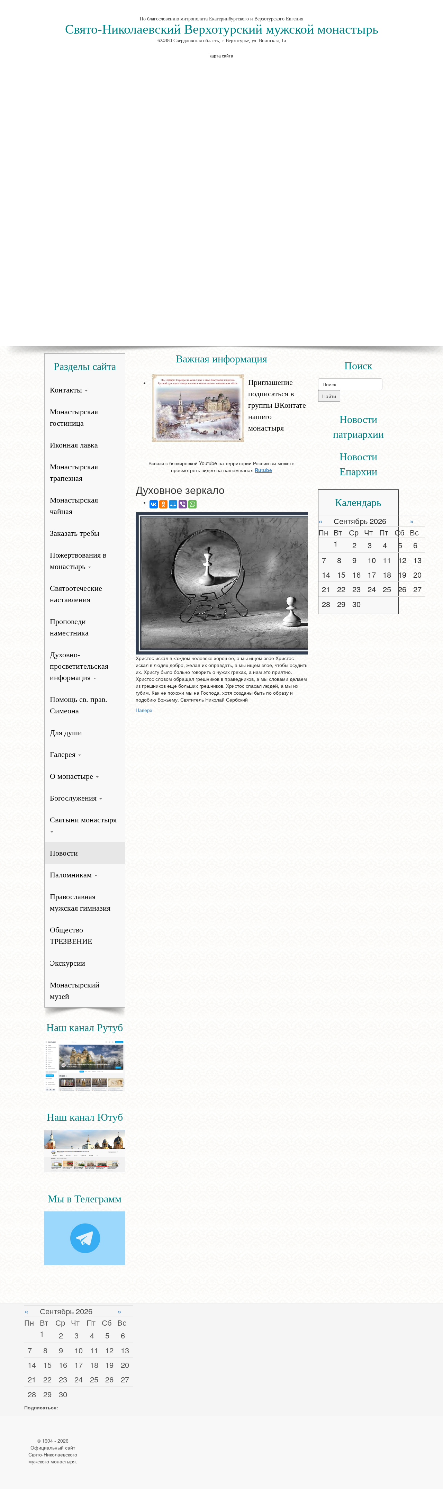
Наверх (144, 709)
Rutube (263, 470)
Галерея (64, 754)
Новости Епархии (358, 464)
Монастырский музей (74, 991)
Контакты (67, 390)
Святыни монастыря (83, 819)
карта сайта (221, 55)
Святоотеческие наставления (76, 594)
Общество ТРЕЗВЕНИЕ (71, 936)
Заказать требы (74, 533)
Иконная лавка (74, 445)
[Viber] (183, 504)
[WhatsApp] (192, 504)
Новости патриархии (358, 427)
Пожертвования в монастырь (78, 561)
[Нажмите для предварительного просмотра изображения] (222, 583)
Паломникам (72, 874)
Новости (64, 853)
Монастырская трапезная (74, 472)
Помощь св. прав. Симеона (78, 705)
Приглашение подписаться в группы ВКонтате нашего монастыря (277, 405)
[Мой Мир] (173, 504)
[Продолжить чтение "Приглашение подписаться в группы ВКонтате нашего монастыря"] (229, 373)
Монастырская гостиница (74, 417)
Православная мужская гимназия (80, 902)
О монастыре (72, 776)
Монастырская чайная (74, 506)
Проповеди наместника (69, 627)
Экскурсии (67, 963)
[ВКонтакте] (154, 504)
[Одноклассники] (163, 504)
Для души (66, 732)
